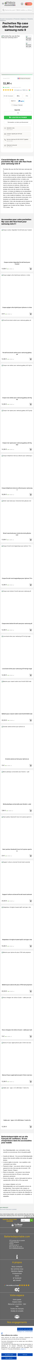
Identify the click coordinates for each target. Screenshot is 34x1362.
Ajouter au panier (19, 117)
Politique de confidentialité (25, 1331)
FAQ (17, 1306)
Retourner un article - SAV (17, 1304)
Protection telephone (20, 19)
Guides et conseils (17, 1311)
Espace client (17, 1302)
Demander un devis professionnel (18, 122)
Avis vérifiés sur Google (12, 1285)
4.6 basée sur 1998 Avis (21, 90)
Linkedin (18, 1280)
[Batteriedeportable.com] (9, 5)
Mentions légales (17, 1271)
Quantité (17, 110)
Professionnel (17, 1273)
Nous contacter (17, 1266)
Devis (17, 1276)
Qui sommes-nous (17, 1269)
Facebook (17, 1278)
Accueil (2, 19)
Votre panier (17, 1299)
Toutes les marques (17, 1309)
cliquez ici (23, 1349)
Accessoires (9, 19)
